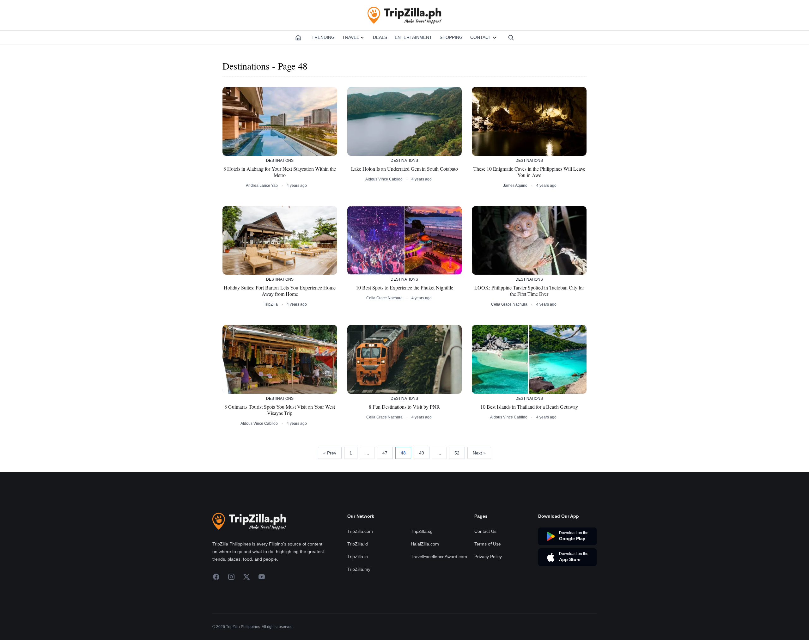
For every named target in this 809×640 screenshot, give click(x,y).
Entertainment (413, 37)
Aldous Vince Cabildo (384, 179)
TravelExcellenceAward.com (439, 556)
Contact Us (485, 531)
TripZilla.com (360, 531)
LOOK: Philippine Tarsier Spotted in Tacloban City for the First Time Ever (529, 290)
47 (384, 452)
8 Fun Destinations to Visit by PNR (404, 407)
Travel (350, 37)
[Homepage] (298, 37)
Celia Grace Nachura (384, 298)
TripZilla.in (357, 556)
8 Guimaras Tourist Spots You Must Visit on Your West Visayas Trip (279, 410)
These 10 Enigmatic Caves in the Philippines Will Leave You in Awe (529, 172)
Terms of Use (487, 543)
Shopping (451, 37)
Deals (380, 37)
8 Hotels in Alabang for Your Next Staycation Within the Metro (279, 172)
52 (456, 452)
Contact (480, 37)
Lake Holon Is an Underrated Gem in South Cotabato (404, 169)
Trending (323, 37)
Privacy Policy (488, 556)
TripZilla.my (358, 569)
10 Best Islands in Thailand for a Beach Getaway (529, 407)
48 (403, 452)
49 (421, 452)
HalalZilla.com (425, 543)
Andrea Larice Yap (262, 185)
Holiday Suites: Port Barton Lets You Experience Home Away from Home (280, 290)
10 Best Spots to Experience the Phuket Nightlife (404, 287)
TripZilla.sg (422, 531)
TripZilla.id (357, 543)
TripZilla (271, 304)
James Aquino (515, 185)
